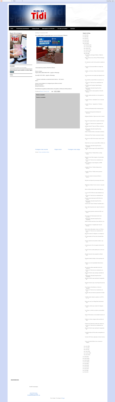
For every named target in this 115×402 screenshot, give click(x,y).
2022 (85, 41)
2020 (85, 356)
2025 (85, 36)
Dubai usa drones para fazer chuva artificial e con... (95, 221)
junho (86, 346)
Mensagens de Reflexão (48, 28)
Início (12, 28)
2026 (85, 35)
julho (86, 53)
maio (86, 347)
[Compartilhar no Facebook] (58, 91)
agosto (86, 51)
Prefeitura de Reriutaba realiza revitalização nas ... (94, 108)
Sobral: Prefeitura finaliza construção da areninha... (95, 131)
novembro (87, 46)
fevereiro (87, 352)
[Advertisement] (58, 138)
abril (86, 349)
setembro (87, 50)
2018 (85, 360)
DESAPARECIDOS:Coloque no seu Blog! (34, 394)
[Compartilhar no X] (57, 91)
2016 (85, 363)
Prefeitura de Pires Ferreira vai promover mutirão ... (95, 135)
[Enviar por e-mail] (54, 91)
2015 (85, 365)
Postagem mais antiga (74, 149)
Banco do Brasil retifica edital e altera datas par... (94, 189)
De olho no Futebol (62, 28)
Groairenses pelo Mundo (22, 28)
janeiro (86, 354)
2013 (85, 368)
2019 (85, 358)
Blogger (63, 398)
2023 (85, 40)
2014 (85, 366)
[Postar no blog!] (55, 91)
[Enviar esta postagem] (52, 91)
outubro (86, 48)
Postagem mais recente (41, 149)
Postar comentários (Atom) (44, 152)
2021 (85, 43)
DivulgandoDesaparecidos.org (33, 395)
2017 (85, 361)
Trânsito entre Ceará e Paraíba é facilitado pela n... (95, 203)
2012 (85, 370)
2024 (85, 38)
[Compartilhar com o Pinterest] (59, 91)
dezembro (87, 45)
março (86, 351)
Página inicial (57, 149)
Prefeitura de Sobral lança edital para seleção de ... (95, 323)
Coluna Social (35, 28)
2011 (85, 372)
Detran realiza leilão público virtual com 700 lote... (94, 229)
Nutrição (72, 28)
